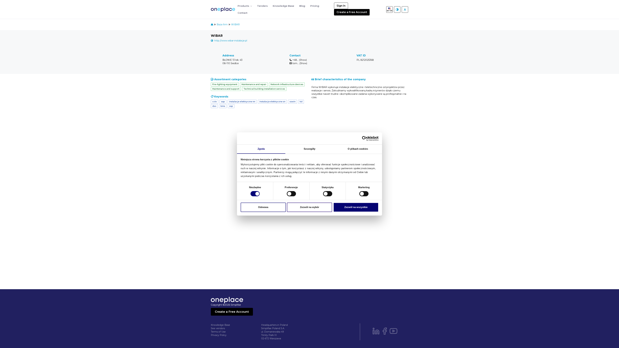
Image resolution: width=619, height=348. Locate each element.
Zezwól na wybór (309, 207)
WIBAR (235, 24)
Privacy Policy (218, 335)
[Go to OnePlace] (223, 9)
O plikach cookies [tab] (358, 148)
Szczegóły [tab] (309, 148)
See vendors (218, 328)
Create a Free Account (352, 12)
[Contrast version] (397, 9)
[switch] (291, 193)
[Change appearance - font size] (405, 9)
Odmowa (263, 207)
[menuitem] (244, 6)
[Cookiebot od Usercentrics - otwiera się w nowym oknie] (364, 138)
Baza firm (222, 24)
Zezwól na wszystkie (356, 207)
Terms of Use (218, 331)
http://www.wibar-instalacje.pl (230, 40)
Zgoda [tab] (261, 148)
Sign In (341, 5)
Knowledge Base (220, 325)
